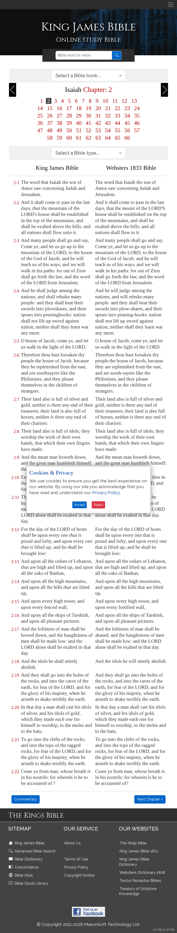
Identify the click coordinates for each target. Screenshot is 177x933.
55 (117, 130)
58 (50, 138)
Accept (79, 505)
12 (124, 101)
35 (137, 116)
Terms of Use (76, 859)
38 (59, 123)
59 (59, 138)
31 (98, 116)
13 (134, 101)
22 (117, 108)
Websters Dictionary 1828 (142, 872)
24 (137, 108)
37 (50, 123)
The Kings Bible (133, 843)
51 (79, 130)
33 (117, 116)
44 (117, 123)
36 (40, 123)
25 (40, 116)
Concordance (26, 867)
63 (98, 138)
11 (115, 101)
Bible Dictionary (28, 859)
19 (88, 108)
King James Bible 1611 (138, 851)
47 (40, 130)
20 (98, 108)
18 (79, 108)
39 (69, 123)
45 (127, 123)
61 (79, 138)
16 (59, 108)
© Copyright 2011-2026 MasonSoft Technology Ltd (88, 924)
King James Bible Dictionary (134, 862)
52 (88, 130)
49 (59, 130)
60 (69, 138)
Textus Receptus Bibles (140, 880)
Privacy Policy (76, 867)
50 (69, 130)
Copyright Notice (79, 875)
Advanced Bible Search (34, 851)
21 (108, 108)
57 (137, 130)
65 (117, 138)
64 (108, 138)
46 (137, 123)
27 (59, 116)
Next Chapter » (150, 799)
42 (98, 123)
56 (127, 130)
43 (108, 123)
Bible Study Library (31, 883)
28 (69, 116)
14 (40, 108)
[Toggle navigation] (171, 4)
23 (127, 108)
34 (127, 116)
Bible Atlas (23, 875)
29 (79, 116)
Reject (98, 505)
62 (88, 138)
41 (88, 123)
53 (98, 130)
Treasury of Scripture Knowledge (138, 891)
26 (50, 116)
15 (50, 108)
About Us (72, 843)
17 (69, 108)
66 (127, 138)
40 (79, 123)
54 (108, 130)
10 (105, 101)
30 (88, 116)
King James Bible (29, 843)
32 (108, 116)
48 (50, 130)
